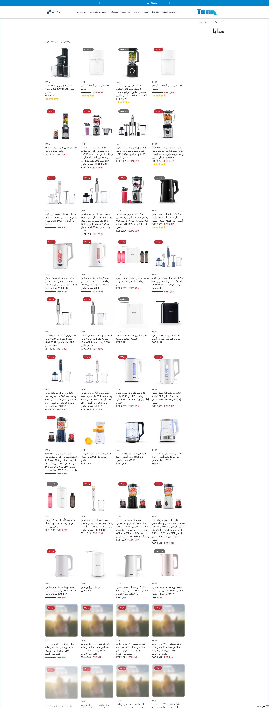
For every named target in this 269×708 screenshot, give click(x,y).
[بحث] (59, 12)
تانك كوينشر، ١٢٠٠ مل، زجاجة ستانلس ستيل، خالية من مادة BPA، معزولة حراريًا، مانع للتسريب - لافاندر (95, 649)
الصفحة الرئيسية (218, 22)
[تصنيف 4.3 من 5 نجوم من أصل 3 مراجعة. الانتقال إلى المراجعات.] (159, 95)
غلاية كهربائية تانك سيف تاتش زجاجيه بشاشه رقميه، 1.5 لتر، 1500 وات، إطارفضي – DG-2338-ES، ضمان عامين (95, 283)
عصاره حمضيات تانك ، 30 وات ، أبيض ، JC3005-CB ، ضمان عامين (96, 457)
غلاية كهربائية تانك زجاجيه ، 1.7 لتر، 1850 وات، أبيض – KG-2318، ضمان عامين (167, 457)
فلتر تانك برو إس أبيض (92, 587)
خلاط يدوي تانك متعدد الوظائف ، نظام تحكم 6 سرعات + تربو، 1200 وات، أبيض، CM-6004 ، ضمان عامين (96, 340)
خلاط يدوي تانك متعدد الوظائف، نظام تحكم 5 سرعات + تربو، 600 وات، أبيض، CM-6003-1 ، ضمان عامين (61, 219)
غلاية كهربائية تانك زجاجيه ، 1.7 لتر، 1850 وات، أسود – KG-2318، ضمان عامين (131, 457)
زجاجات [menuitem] (137, 12)
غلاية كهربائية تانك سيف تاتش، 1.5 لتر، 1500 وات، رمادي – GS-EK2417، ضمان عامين (132, 590)
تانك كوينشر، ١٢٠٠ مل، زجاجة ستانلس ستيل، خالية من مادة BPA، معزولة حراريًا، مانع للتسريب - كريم (166, 649)
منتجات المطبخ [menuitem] (168, 12)
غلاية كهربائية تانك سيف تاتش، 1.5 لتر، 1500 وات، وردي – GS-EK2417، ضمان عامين (167, 590)
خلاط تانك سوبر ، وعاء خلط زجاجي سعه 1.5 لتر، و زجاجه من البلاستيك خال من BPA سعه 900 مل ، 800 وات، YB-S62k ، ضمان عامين (132, 221)
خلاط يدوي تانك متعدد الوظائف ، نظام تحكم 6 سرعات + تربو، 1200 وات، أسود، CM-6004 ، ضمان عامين (132, 152)
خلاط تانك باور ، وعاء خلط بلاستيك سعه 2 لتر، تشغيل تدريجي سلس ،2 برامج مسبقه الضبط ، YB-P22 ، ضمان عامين (131, 90)
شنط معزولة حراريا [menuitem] (97, 12)
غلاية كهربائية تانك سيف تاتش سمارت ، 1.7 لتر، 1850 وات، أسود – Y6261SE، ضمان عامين (167, 217)
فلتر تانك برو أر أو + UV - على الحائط (95, 87)
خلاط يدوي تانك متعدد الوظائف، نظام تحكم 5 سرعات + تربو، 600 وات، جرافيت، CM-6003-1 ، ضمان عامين (168, 283)
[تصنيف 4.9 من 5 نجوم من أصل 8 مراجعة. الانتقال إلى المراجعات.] (87, 95)
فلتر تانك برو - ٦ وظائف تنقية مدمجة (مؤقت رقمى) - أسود (166, 337)
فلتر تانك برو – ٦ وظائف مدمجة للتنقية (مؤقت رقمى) (131, 337)
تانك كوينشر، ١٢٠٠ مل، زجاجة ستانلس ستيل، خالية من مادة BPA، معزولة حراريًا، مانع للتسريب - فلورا (130, 649)
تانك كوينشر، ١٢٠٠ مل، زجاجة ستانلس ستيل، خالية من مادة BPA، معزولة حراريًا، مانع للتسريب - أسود (59, 649)
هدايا (200, 22)
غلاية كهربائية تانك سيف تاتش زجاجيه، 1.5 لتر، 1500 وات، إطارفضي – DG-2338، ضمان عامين (166, 397)
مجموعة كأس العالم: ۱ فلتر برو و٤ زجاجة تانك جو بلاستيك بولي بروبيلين (132, 281)
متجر (207, 22)
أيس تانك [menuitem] (126, 12)
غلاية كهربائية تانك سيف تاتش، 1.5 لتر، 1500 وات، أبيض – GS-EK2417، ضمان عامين (60, 590)
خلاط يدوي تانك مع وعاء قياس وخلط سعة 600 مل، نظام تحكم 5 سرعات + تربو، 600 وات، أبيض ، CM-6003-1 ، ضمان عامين (97, 525)
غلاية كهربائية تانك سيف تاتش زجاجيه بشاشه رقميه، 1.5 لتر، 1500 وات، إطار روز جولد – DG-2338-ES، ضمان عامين (61, 283)
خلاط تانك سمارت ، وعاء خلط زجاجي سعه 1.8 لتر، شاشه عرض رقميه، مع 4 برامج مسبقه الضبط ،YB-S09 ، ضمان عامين (168, 152)
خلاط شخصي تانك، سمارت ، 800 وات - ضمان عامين (61, 149)
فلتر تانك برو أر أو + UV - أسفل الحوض (167, 87)
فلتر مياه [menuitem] (155, 12)
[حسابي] (53, 12)
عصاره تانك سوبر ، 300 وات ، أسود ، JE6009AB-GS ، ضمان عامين (60, 89)
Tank (154, 82)
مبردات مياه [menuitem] (81, 12)
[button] (263, 706)
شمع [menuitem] (146, 12)
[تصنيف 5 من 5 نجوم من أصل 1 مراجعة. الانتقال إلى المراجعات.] (123, 102)
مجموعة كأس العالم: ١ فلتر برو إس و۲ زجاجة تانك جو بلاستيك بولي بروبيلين (60, 523)
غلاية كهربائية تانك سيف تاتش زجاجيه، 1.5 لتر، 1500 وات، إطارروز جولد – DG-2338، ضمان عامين (132, 397)
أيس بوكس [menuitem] (114, 12)
